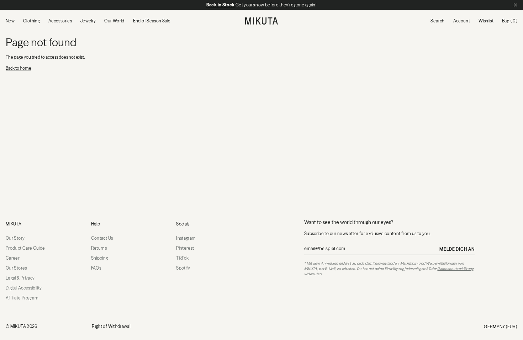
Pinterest (185, 248)
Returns (99, 248)
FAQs (96, 268)
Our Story (15, 238)
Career (13, 258)
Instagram (186, 238)
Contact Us (102, 238)
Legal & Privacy (20, 278)
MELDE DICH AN (457, 249)
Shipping (99, 258)
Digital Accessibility (24, 288)
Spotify (183, 268)
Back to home (18, 68)
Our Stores (16, 268)
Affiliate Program (22, 298)
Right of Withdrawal (111, 326)
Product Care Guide (25, 248)
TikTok (182, 258)
